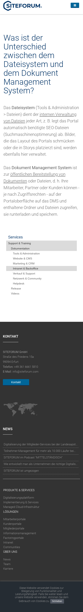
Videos (15, 293)
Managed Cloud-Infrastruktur (21, 507)
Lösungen (10, 511)
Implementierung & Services (21, 502)
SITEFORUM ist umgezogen (21, 470)
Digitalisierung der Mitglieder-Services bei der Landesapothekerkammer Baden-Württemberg (41, 444)
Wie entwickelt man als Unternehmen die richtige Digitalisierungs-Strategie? (41, 464)
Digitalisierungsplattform (18, 497)
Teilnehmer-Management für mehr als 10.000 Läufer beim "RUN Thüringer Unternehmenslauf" (41, 451)
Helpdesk (18, 283)
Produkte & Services (19, 490)
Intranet (8, 542)
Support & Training (19, 243)
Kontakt (16, 382)
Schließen (57, 601)
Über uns (10, 551)
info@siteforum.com (25, 371)
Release (16, 288)
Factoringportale (13, 538)
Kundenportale (12, 524)
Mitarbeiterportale (14, 519)
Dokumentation (20, 248)
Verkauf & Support (24, 273)
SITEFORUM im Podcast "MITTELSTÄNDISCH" (33, 457)
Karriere (8, 568)
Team (6, 564)
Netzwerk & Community (27, 278)
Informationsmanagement (19, 533)
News (7, 559)
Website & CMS (22, 258)
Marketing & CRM (24, 263)
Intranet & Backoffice (25, 268)
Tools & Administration (26, 253)
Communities (11, 547)
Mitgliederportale (13, 528)
